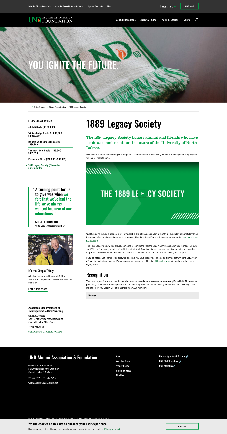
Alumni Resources (126, 20)
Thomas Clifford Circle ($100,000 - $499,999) (45, 152)
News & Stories (170, 20)
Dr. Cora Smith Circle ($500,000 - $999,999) (45, 143)
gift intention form (162, 261)
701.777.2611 (34, 378)
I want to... (166, 6)
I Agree (188, 426)
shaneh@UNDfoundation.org (45, 332)
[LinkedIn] (49, 391)
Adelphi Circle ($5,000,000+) (42, 127)
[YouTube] (30, 391)
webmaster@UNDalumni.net (43, 383)
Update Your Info (95, 6)
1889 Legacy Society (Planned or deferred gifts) (44, 166)
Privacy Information (113, 429)
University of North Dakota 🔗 (173, 356)
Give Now (189, 6)
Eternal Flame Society (57, 107)
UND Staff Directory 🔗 (170, 361)
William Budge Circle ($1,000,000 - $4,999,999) (45, 134)
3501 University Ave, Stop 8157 (43, 369)
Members (99, 296)
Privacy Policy (122, 365)
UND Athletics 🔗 (167, 365)
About (109, 6)
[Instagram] (36, 391)
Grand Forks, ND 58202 (40, 372)
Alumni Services (123, 370)
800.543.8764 (49, 378)
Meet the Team (123, 361)
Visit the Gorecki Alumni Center (69, 6)
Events (186, 20)
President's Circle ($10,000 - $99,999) (47, 159)
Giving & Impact (149, 20)
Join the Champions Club (39, 6)
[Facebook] (43, 391)
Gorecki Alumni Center (40, 366)
